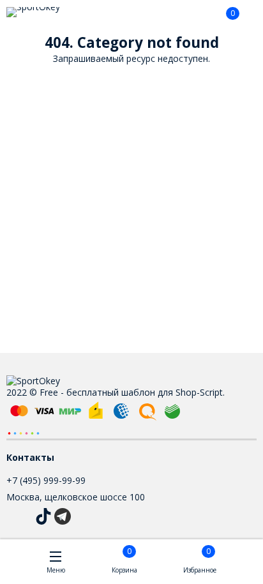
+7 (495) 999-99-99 (46, 480)
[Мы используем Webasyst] (23, 432)
